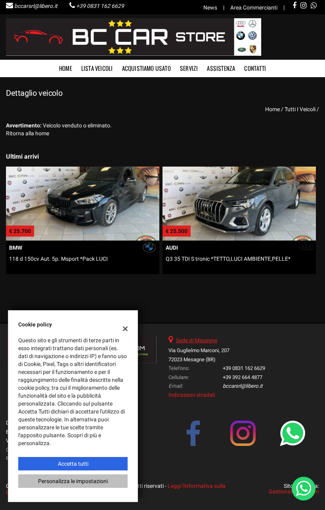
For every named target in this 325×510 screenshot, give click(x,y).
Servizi (189, 68)
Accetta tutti (73, 464)
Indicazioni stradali (191, 395)
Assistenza (221, 68)
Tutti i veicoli (300, 109)
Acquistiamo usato (146, 68)
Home (65, 68)
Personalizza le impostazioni (73, 481)
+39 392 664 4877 (242, 377)
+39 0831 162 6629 (100, 6)
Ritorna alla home (27, 133)
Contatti (255, 68)
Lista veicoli (97, 68)
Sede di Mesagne (196, 340)
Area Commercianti (253, 7)
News (210, 7)
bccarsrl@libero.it (35, 6)
